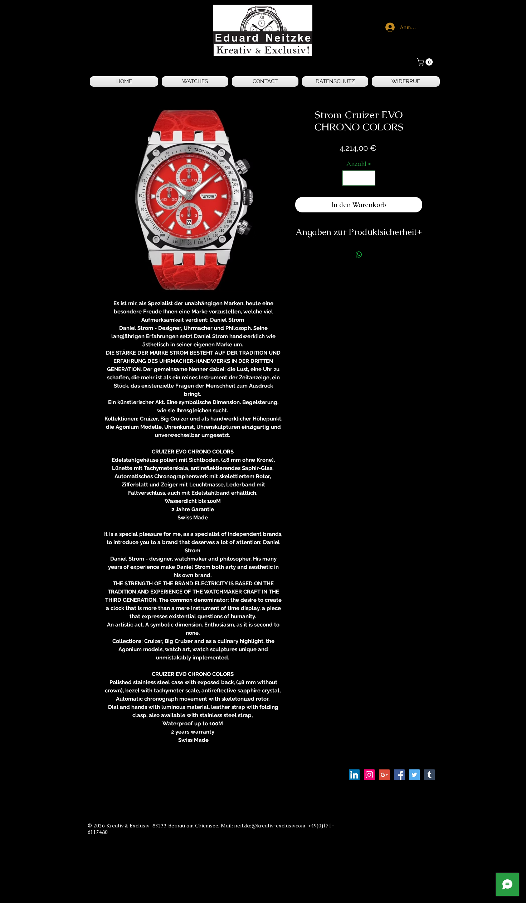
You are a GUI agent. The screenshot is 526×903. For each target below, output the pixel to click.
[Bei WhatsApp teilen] (359, 254)
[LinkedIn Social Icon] (354, 774)
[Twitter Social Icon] (414, 774)
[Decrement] (349, 178)
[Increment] (369, 178)
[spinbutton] (359, 178)
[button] (425, 62)
